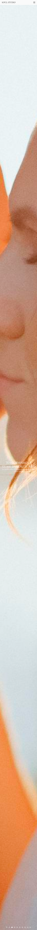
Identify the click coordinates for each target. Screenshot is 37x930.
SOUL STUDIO (9, 2)
